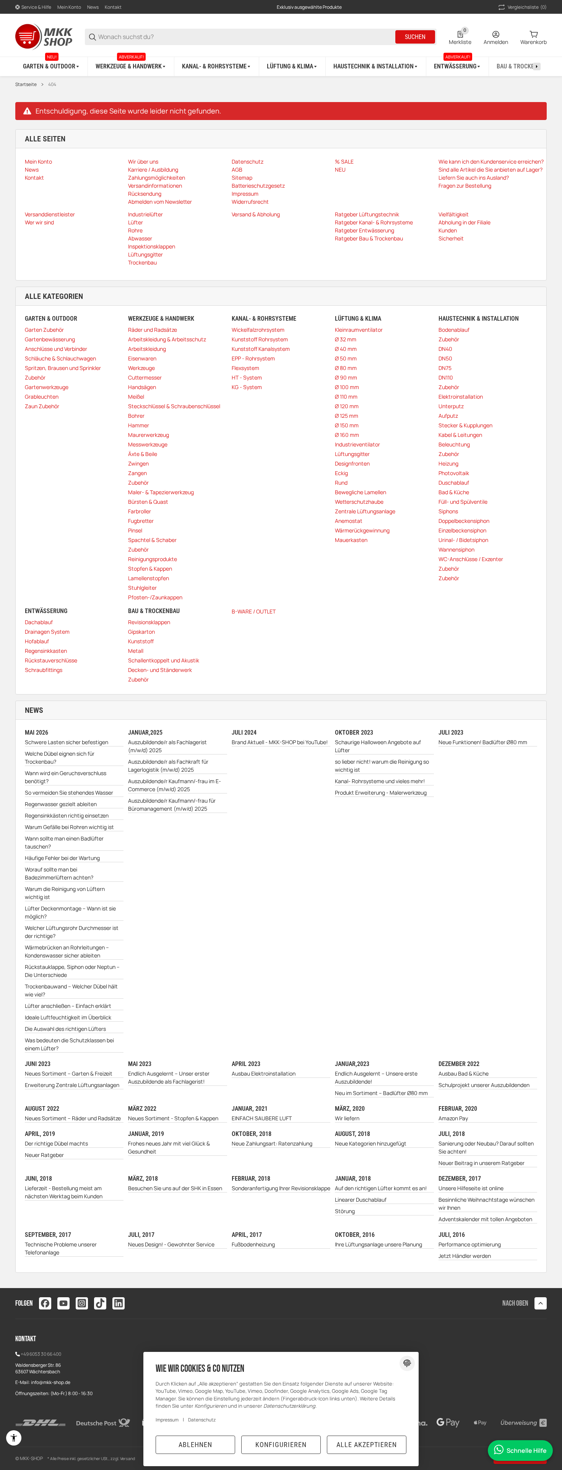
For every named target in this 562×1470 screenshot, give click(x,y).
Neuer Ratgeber (44, 1154)
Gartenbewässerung (50, 339)
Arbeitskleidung (147, 348)
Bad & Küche (454, 492)
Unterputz (451, 406)
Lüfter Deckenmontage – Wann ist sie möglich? (70, 912)
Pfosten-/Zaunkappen (155, 597)
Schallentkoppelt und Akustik (163, 660)
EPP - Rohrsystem (253, 358)
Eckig (341, 473)
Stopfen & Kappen (150, 568)
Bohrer (136, 415)
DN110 (446, 377)
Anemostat (348, 520)
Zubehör (35, 377)
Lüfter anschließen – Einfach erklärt (68, 1005)
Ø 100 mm (347, 387)
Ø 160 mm (347, 434)
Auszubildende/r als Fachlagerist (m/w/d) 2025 (167, 746)
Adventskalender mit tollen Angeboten (485, 1219)
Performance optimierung (470, 1244)
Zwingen (138, 463)
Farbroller (139, 511)
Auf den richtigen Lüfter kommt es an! (381, 1188)
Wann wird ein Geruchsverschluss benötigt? (65, 777)
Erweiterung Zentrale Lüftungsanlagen (72, 1085)
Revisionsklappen (149, 622)
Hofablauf (37, 641)
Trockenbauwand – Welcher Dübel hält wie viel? (71, 990)
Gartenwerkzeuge (46, 387)
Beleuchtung (454, 444)
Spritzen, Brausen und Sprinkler (63, 368)
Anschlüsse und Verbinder (56, 348)
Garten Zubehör (44, 329)
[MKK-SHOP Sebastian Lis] (44, 36)
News (93, 7)
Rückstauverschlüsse (51, 660)
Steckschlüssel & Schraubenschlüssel (174, 406)
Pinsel (135, 530)
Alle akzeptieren (366, 1445)
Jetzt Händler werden (465, 1255)
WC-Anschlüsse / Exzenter (471, 559)
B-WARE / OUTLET (254, 611)
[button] (540, 1303)
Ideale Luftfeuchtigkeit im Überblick (68, 1017)
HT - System (247, 377)
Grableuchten (41, 396)
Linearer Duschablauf (361, 1199)
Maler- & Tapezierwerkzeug (161, 492)
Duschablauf (454, 482)
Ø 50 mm (346, 358)
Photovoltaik (454, 473)
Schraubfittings (43, 669)
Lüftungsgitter (352, 454)
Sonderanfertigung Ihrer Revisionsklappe (281, 1188)
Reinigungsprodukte (152, 559)
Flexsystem (245, 368)
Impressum (167, 1419)
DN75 (445, 368)
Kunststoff (141, 641)
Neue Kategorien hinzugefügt (370, 1143)
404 (52, 84)
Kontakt (113, 7)
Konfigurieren (281, 1445)
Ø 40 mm (346, 348)
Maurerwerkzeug (148, 434)
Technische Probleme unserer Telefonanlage (61, 1248)
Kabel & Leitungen (460, 434)
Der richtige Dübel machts (56, 1143)
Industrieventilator (357, 444)
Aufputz (448, 415)
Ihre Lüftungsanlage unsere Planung (378, 1244)
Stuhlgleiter (142, 587)
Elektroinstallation (461, 396)
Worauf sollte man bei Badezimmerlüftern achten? (59, 873)
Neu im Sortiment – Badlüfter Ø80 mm (381, 1093)
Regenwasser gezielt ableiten (61, 804)
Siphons (448, 511)
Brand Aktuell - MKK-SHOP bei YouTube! (280, 742)
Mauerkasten (351, 540)
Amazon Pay (453, 1118)
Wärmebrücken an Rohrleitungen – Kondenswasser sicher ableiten (67, 951)
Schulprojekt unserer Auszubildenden (484, 1085)
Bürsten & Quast (148, 501)
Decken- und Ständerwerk (160, 669)
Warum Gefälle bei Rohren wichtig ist (69, 827)
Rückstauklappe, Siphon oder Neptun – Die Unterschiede (72, 970)
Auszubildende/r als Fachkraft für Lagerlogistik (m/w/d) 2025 (168, 765)
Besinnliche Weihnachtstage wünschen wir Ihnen (486, 1203)
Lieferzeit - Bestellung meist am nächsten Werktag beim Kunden (63, 1192)
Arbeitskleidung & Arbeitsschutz (167, 339)
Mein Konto (69, 7)
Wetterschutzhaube (359, 501)
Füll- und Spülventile (463, 501)
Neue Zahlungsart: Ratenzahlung (272, 1143)
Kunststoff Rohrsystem (260, 339)
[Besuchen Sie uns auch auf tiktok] (100, 1303)
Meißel (136, 396)
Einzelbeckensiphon (462, 530)
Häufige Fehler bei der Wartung (62, 858)
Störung (345, 1211)
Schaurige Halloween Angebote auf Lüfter (378, 746)
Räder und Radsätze (152, 329)
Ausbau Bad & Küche (464, 1073)
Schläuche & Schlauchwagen (60, 358)
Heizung (448, 463)
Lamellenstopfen (148, 578)
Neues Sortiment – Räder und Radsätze (73, 1118)
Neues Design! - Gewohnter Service (171, 1244)
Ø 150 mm (347, 425)
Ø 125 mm (346, 415)
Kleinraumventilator (359, 329)
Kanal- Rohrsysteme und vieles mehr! (380, 781)
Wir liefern (347, 1118)
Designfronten (352, 463)
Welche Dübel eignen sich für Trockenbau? (59, 757)
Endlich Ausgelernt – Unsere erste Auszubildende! (376, 1077)
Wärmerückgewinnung (362, 530)
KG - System (247, 387)
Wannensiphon (456, 549)
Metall (135, 650)
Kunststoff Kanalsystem (261, 348)
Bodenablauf (454, 329)
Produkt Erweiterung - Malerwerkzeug (381, 792)
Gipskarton (141, 631)
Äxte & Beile (142, 454)
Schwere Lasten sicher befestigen (66, 742)
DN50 (445, 358)
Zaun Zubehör (42, 406)
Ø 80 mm (346, 368)
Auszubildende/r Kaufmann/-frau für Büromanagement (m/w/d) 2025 (172, 804)
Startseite (26, 84)
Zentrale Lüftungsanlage (365, 511)
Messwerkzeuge (147, 444)
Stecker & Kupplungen (465, 425)
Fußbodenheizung (253, 1244)
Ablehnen (195, 1445)
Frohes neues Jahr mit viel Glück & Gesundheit (169, 1147)
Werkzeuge (141, 368)
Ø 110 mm (346, 396)
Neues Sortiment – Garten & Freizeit (68, 1073)
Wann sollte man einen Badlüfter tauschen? (64, 842)
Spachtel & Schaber (152, 540)
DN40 (445, 348)
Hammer (138, 425)
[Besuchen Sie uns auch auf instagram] (82, 1303)
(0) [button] (527, 7)
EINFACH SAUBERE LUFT (262, 1118)
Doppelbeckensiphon (464, 520)
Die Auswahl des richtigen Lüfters (65, 1028)
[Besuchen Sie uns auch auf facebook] (45, 1303)
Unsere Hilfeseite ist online (471, 1188)
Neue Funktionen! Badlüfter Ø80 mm (483, 742)
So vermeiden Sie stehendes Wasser (69, 792)
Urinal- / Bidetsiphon (463, 540)
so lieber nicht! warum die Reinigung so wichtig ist (382, 765)
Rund (341, 482)
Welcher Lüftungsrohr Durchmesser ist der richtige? (72, 931)
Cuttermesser (145, 377)
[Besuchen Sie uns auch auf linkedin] (118, 1303)
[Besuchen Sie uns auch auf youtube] (63, 1303)
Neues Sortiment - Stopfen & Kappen (173, 1118)
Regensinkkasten (46, 650)
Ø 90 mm (346, 377)
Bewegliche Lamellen (360, 492)
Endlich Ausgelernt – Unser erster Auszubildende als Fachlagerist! (169, 1077)
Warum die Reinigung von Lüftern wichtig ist (65, 892)
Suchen (415, 37)
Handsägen (142, 387)
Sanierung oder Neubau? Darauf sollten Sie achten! (486, 1147)
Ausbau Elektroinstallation (264, 1073)
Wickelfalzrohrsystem (258, 329)
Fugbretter (141, 520)
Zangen (137, 473)
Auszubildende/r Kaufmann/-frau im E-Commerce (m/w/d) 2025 (174, 785)
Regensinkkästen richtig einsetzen (67, 815)
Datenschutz (202, 1419)
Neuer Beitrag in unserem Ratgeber (482, 1163)
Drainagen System (47, 631)
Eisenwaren (142, 358)
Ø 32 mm (345, 339)
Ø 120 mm (347, 406)
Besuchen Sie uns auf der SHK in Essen (175, 1188)
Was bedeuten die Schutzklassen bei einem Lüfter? (69, 1044)
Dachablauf (39, 622)
